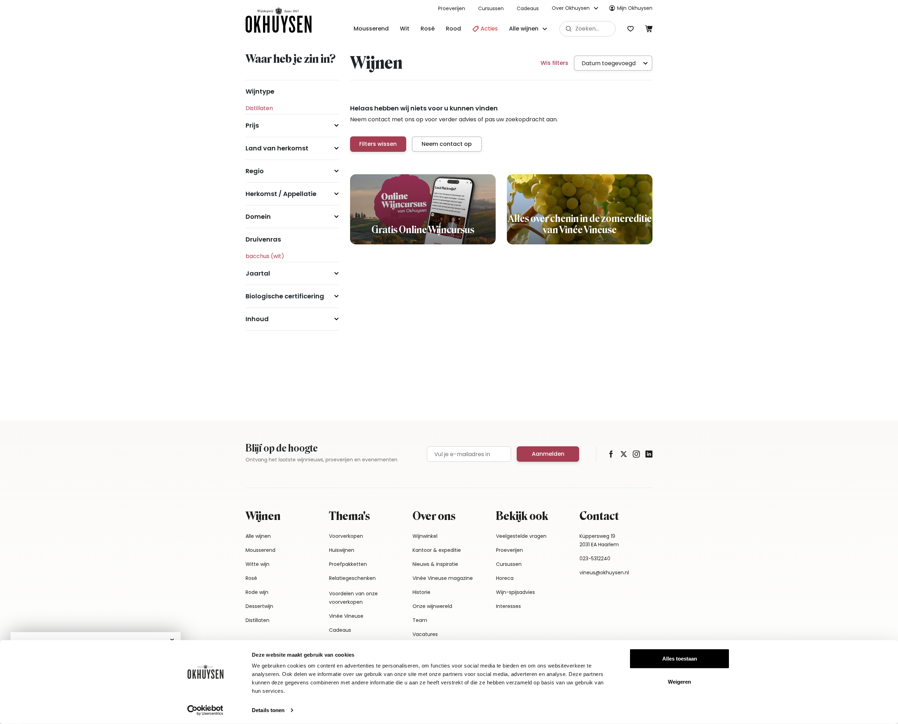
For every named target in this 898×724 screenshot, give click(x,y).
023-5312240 (594, 558)
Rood (453, 29)
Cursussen (491, 8)
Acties (488, 29)
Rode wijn (257, 592)
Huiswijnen (341, 550)
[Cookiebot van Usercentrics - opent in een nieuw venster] (205, 710)
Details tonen (268, 710)
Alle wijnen (258, 536)
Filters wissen (378, 144)
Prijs (252, 125)
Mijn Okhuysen (634, 8)
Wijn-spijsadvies (515, 592)
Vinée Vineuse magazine (443, 578)
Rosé (428, 29)
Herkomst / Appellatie (281, 193)
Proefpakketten (348, 564)
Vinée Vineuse (346, 616)
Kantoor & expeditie (437, 550)
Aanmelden (548, 454)
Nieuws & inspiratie (435, 564)
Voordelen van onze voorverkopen (353, 597)
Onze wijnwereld (432, 606)
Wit (404, 29)
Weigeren (679, 681)
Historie (421, 592)
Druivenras (263, 239)
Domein (258, 216)
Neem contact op (447, 144)
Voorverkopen (346, 536)
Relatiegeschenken (352, 578)
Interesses (508, 606)
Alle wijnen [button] (523, 29)
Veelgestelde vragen (521, 536)
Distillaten (257, 620)
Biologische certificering (285, 296)
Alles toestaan (679, 659)
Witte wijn (257, 564)
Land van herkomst (277, 148)
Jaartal (258, 273)
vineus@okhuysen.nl (604, 572)
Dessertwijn (259, 606)
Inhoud (257, 318)
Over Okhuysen (571, 8)
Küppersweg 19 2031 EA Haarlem (599, 540)
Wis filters (554, 63)
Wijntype (260, 91)
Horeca (505, 578)
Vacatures (425, 634)
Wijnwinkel (425, 536)
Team (420, 620)
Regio (255, 171)
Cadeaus (528, 8)
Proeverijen (451, 8)
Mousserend (371, 29)
